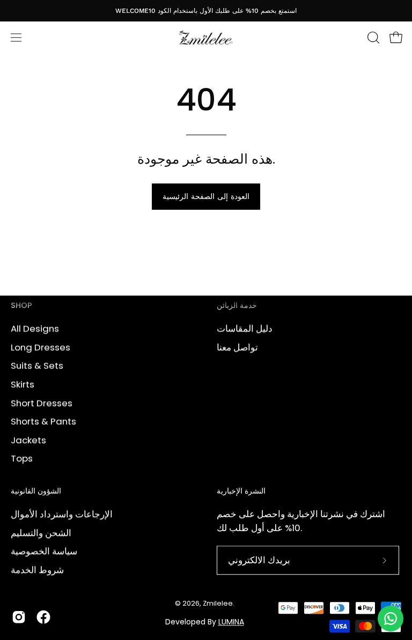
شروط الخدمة (37, 569)
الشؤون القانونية (36, 492)
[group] (206, 10)
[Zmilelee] (206, 38)
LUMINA (231, 621)
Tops (22, 458)
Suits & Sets (37, 365)
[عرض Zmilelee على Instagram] (19, 617)
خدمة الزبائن (237, 306)
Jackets (28, 439)
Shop (21, 306)
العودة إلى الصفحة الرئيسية (206, 196)
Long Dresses (40, 347)
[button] (372, 37)
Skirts (22, 384)
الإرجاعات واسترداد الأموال (62, 513)
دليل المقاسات (245, 328)
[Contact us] (390, 618)
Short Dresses (41, 402)
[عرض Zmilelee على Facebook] (43, 617)
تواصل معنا (237, 347)
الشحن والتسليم (41, 532)
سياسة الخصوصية (44, 551)
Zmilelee (218, 603)
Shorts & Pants (43, 421)
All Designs (35, 328)
